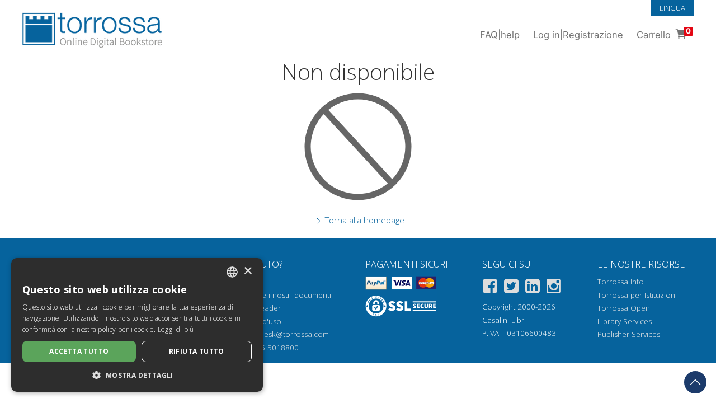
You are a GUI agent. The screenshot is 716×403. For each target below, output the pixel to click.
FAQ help (500, 34)
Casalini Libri (504, 320)
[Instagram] (553, 288)
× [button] (247, 271)
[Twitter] (511, 288)
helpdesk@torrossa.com (286, 334)
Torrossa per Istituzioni (637, 295)
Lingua (672, 8)
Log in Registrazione (578, 34)
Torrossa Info (620, 282)
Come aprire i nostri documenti (277, 295)
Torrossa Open (623, 308)
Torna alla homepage (363, 220)
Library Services (624, 321)
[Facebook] (490, 288)
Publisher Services (628, 334)
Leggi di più (176, 329)
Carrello (664, 33)
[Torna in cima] (695, 382)
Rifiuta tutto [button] (196, 351)
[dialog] (137, 325)
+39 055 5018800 (268, 348)
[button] (137, 375)
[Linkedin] (532, 288)
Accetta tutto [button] (79, 351)
